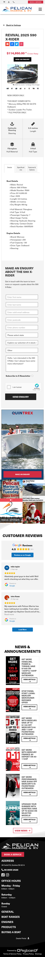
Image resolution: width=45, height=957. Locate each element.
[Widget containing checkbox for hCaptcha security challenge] (23, 387)
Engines (7, 922)
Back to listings (13, 25)
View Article (29, 679)
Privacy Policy (28, 953)
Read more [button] (9, 614)
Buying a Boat (11, 932)
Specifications (20, 168)
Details (9, 167)
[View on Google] (6, 567)
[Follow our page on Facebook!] (3, 875)
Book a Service (12, 854)
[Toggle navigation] (40, 9)
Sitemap (38, 953)
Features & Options (32, 168)
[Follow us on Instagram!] (8, 875)
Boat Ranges (10, 917)
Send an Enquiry (22, 59)
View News (21, 830)
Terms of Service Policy (12, 953)
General (7, 911)
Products (8, 927)
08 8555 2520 (11, 869)
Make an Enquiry (22, 474)
